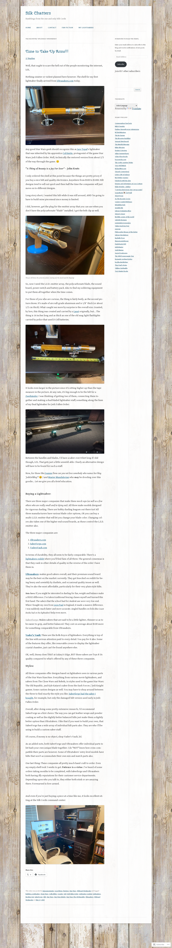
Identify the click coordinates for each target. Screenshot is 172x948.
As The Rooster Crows (122, 199)
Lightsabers (97, 894)
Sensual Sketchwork (122, 141)
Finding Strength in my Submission (127, 129)
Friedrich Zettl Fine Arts (123, 181)
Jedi (65, 894)
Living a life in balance (122, 175)
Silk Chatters (38, 13)
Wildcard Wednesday (84, 891)
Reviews (66, 891)
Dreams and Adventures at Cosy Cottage (128, 184)
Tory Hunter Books (121, 271)
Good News (59, 891)
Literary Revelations (121, 235)
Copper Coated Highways (123, 202)
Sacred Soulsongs (121, 253)
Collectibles (53, 894)
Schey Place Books (121, 157)
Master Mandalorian (58, 477)
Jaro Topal (82, 149)
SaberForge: (32, 619)
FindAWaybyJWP (120, 244)
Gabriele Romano (121, 220)
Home (28, 27)
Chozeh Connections (122, 172)
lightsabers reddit (35, 558)
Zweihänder (32, 396)
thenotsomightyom (121, 241)
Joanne (48, 473)
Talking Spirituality (121, 268)
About (39, 27)
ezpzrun (118, 229)
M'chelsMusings (120, 132)
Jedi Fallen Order (72, 894)
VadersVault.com (38, 547)
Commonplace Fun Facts (123, 123)
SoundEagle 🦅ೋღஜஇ (123, 193)
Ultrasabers (32, 574)
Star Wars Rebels (60, 897)
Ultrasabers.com (65, 80)
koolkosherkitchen (121, 262)
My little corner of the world (124, 217)
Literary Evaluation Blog (123, 211)
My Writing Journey (121, 178)
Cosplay (60, 894)
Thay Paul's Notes (121, 265)
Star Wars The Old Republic (75, 897)
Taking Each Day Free (122, 226)
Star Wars (73, 891)
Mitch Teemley (120, 126)
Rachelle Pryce (120, 238)
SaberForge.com (38, 544)
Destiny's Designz (121, 151)
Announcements (48, 891)
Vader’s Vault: (33, 635)
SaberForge (39, 897)
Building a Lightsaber (33, 894)
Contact (52, 27)
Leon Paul (58, 605)
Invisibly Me (119, 208)
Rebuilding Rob (120, 205)
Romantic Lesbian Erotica (123, 259)
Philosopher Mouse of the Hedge (126, 232)
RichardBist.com (120, 169)
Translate (136, 108)
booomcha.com (120, 160)
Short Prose (119, 196)
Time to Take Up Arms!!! (47, 51)
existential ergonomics (123, 223)
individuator (119, 247)
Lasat (76, 311)
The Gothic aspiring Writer (124, 163)
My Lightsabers (86, 27)
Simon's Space (120, 214)
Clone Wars (44, 894)
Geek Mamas (119, 250)
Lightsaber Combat (85, 894)
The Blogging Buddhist (122, 138)
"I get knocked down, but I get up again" (129, 190)
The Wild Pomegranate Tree (124, 256)
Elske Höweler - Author (123, 187)
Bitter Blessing (120, 147)
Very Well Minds (120, 166)
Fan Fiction (67, 27)
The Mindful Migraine (122, 144)
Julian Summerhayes (122, 154)
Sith (44, 897)
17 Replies (30, 58)
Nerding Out (30, 897)
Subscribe (120, 64)
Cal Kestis (68, 153)
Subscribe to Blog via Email (127, 39)
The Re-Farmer (120, 135)
